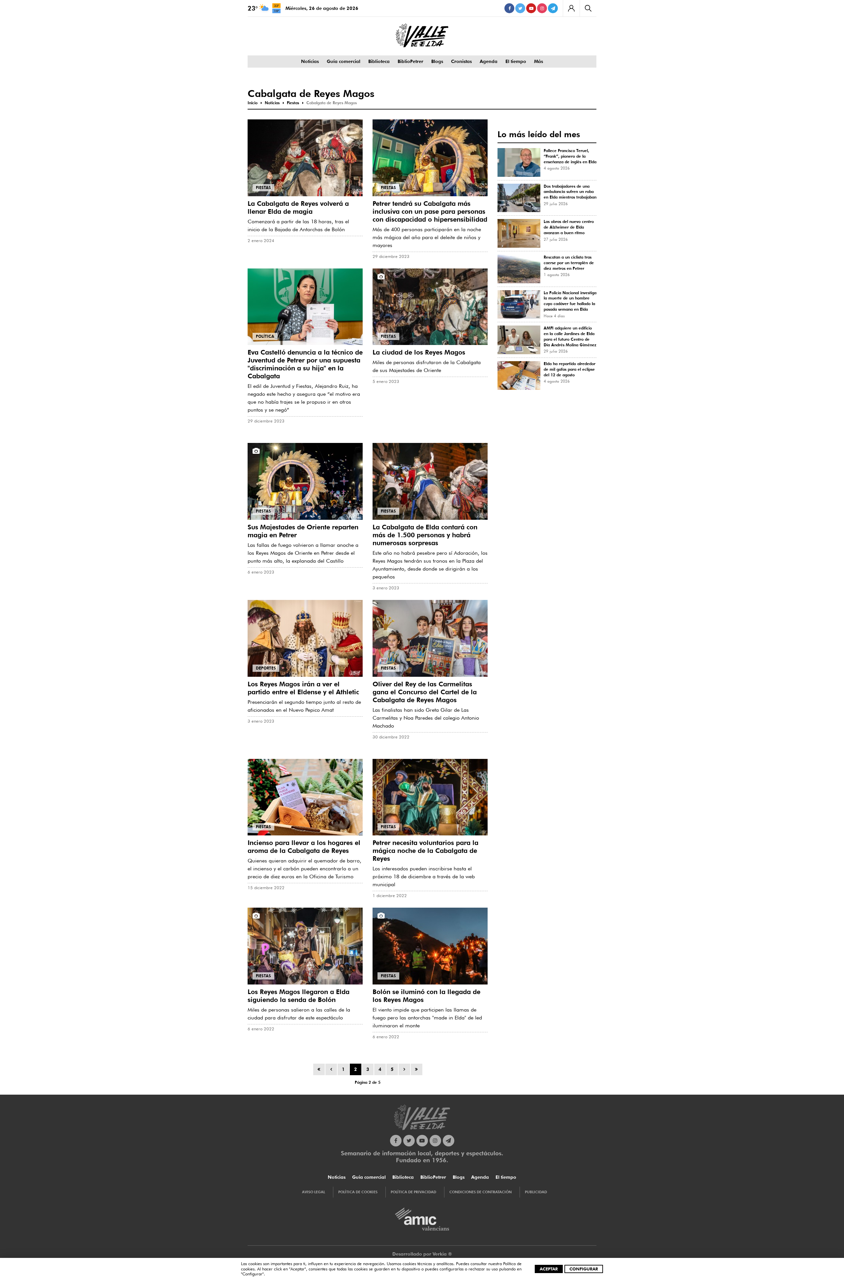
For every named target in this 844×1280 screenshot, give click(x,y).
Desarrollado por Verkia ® (422, 1254)
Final (416, 1069)
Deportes (266, 668)
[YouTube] (531, 8)
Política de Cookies (357, 1192)
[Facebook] (509, 8)
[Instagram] (542, 8)
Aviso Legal (313, 1192)
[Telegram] (553, 8)
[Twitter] (520, 8)
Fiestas (263, 187)
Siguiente (404, 1069)
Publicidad (536, 1192)
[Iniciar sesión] (571, 8)
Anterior (331, 1069)
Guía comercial (343, 61)
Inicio (319, 1069)
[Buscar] (588, 8)
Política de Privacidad (413, 1192)
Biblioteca (379, 61)
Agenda (488, 61)
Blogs (437, 61)
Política (265, 336)
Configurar (583, 1268)
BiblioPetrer (410, 61)
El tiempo (515, 61)
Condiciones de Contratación (480, 1192)
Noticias (310, 61)
